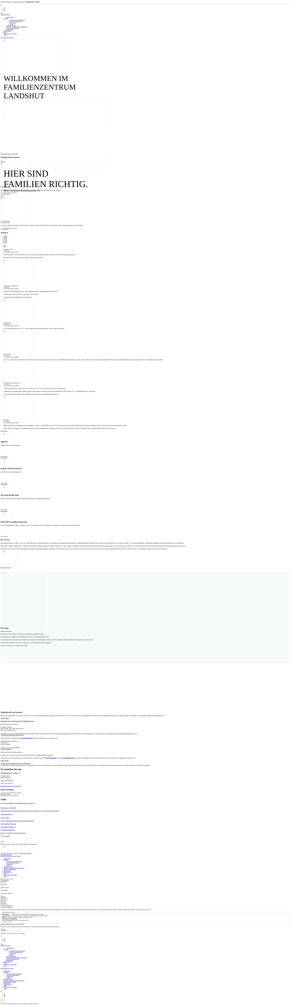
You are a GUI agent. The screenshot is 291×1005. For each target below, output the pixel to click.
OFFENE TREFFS (8, 867)
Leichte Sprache (17, 856)
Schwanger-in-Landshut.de (8, 808)
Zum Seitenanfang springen (7, 37)
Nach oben (3, 903)
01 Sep (5, 237)
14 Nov (5, 241)
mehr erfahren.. (4, 431)
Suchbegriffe (4, 930)
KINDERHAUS (8, 872)
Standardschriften (5, 887)
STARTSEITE (7, 858)
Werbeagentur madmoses (25, 853)
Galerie (8, 865)
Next (5, 246)
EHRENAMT (7, 871)
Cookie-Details (20, 924)
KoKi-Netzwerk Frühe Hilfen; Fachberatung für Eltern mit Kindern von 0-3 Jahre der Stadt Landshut (30, 811)
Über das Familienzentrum (13, 862)
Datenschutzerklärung (6, 924)
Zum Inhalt (3, 900)
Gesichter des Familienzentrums (14, 861)
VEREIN (6, 860)
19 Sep (5, 238)
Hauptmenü (3, 897)
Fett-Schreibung (4, 890)
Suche (5, 876)
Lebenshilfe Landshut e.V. (8, 827)
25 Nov (5, 242)
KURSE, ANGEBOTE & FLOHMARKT (14, 868)
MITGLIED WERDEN (6, 749)
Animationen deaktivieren (7, 893)
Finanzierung (10, 864)
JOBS (5, 873)
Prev (5, 245)
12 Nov (5, 240)
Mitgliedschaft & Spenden (33, 2)
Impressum (16, 2)
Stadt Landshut (5, 818)
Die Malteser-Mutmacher (8, 830)
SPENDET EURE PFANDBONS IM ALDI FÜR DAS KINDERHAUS (16, 763)
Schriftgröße (4, 881)
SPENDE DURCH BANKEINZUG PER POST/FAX (12, 735)
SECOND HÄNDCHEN (10, 869)
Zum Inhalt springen (5, 14)
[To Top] (2, 1002)
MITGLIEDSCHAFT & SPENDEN (9, 154)
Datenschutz (22, 2)
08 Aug (5, 236)
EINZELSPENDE (5, 718)
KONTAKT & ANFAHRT (10, 875)
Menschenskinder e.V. (7, 814)
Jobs (11, 2)
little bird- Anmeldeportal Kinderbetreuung (13, 833)
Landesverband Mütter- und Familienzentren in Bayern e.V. (18, 803)
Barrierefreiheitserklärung (7, 856)
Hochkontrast (4, 884)
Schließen (3, 929)
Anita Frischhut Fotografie (8, 824)
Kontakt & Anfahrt (5, 2)
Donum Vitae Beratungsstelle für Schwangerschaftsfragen (17, 821)
